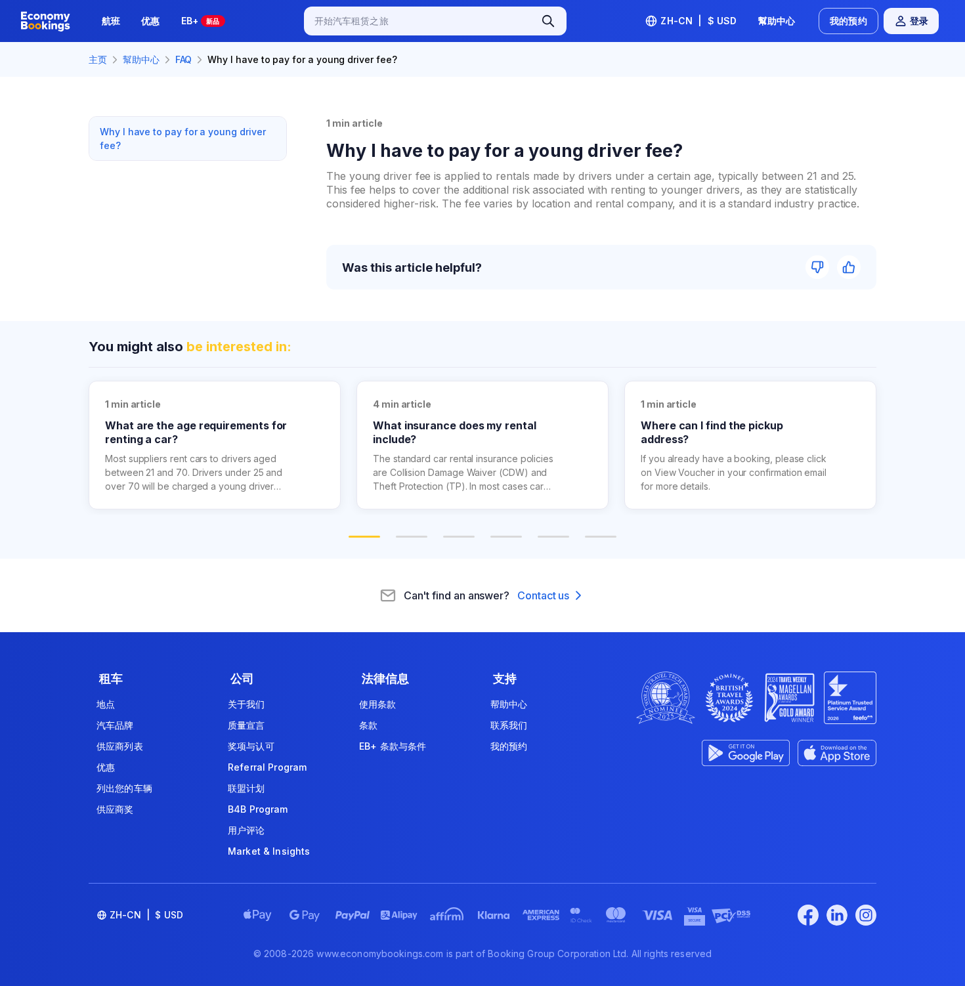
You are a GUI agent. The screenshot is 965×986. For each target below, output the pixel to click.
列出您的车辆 (124, 788)
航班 (111, 20)
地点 (105, 704)
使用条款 (378, 704)
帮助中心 (509, 704)
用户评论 (246, 830)
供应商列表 (119, 746)
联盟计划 (246, 788)
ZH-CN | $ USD (698, 20)
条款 (368, 725)
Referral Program (267, 767)
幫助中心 (777, 20)
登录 (919, 20)
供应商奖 (115, 809)
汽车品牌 (115, 725)
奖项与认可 (251, 746)
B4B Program (258, 809)
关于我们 (246, 704)
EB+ (200, 20)
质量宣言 (246, 725)
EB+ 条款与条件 (392, 746)
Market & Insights (269, 851)
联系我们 (509, 725)
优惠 (150, 20)
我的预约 (848, 20)
